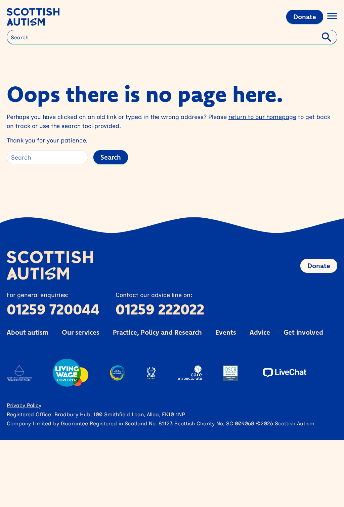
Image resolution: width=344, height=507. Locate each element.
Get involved (303, 332)
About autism (27, 332)
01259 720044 (53, 309)
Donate (304, 16)
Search (110, 157)
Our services (80, 332)
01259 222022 (160, 309)
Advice (260, 332)
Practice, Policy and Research (157, 332)
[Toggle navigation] (332, 17)
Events (225, 332)
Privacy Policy (24, 405)
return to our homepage (262, 116)
